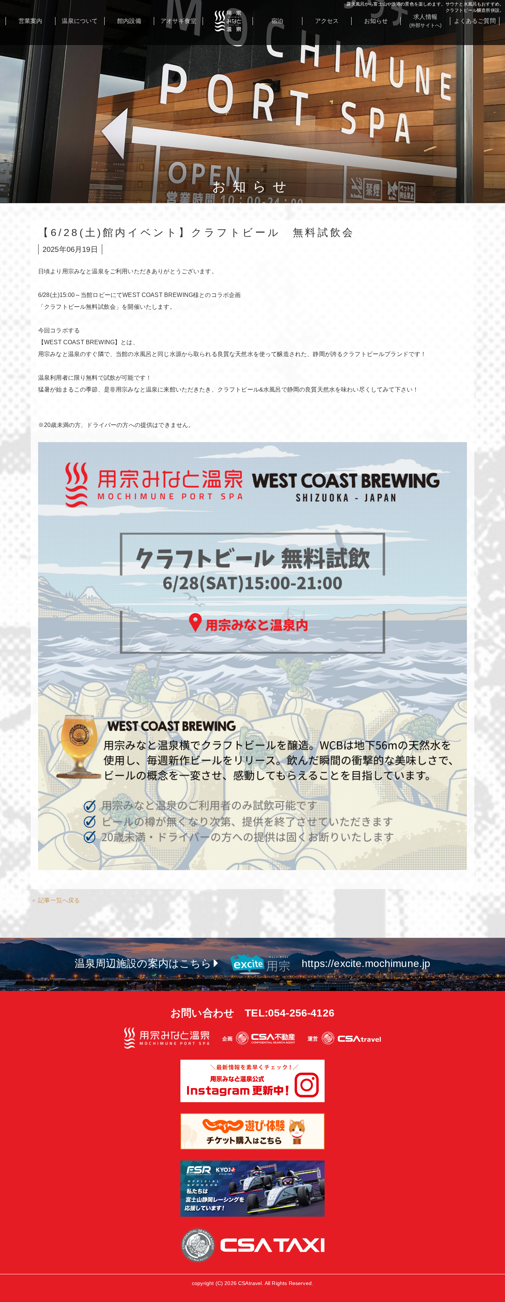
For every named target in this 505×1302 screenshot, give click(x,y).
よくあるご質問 (475, 21)
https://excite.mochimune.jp (366, 963)
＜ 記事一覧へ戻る (55, 900)
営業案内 (30, 21)
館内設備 (129, 21)
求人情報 (425, 21)
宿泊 (277, 21)
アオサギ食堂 (178, 21)
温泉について (80, 21)
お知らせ (376, 21)
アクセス (327, 21)
